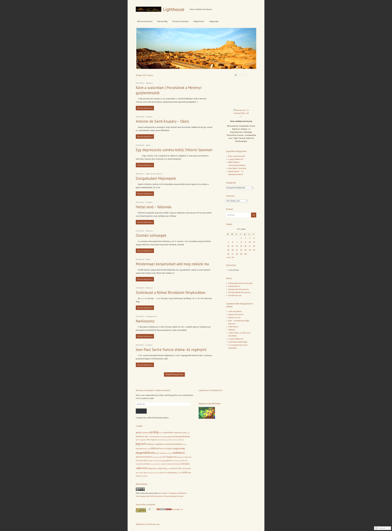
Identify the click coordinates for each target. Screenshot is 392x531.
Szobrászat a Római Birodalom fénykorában (170, 292)
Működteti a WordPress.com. (148, 524)
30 (245, 254)
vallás (139, 468)
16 (245, 246)
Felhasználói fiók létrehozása (240, 283)
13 (232, 246)
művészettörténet (144, 457)
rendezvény (184, 461)
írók (185, 472)
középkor (169, 448)
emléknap (177, 433)
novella (162, 457)
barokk (161, 432)
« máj (228, 257)
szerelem (145, 464)
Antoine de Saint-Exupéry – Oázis (162, 121)
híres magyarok (152, 440)
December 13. (177, 509)
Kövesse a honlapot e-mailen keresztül (153, 390)
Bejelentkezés (234, 286)
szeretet (152, 464)
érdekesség (171, 472)
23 (245, 250)
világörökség (162, 468)
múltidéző (179, 452)
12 (228, 246)
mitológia (169, 453)
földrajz (164, 437)
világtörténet (152, 468)
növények (139, 460)
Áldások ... (232, 330)
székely (157, 464)
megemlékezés (145, 452)
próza (169, 460)
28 (237, 254)
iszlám (178, 440)
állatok (146, 472)
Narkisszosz (145, 321)
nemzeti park (155, 457)
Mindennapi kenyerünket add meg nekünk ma (172, 263)
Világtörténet (198, 21)
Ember (148, 145)
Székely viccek (234, 317)
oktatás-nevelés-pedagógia (156, 461)
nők (145, 460)
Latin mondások (235, 311)
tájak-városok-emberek (154, 174)
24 (250, 250)
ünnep (138, 476)
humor (138, 440)
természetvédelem (173, 464)
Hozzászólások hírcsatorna (239, 292)
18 (254, 246)
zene (168, 468)
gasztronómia (173, 436)
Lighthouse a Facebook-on (210, 390)
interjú (159, 440)
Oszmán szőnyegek (151, 235)
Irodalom (149, 117)
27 (232, 254)
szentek (139, 464)
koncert (184, 444)
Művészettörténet (144, 21)
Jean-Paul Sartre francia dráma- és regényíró (171, 349)
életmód (150, 472)
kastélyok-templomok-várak (157, 444)
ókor (189, 472)
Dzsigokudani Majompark (156, 178)
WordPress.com (234, 295)
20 (233, 250)
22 (241, 250)
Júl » (233, 257)
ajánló (139, 432)
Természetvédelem (180, 21)
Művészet (149, 83)
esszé (188, 432)
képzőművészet (142, 448)
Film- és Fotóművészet (153, 437)
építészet (162, 473)
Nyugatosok (171, 457)
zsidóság (184, 468)
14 (237, 246)
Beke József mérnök (236, 156)
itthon (182, 440)
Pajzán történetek (235, 314)
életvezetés (155, 472)
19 (228, 250)
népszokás (188, 457)
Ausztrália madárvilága (237, 342)
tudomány (185, 464)
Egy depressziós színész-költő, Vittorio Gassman (174, 149)
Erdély (184, 433)
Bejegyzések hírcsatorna (238, 289)
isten (175, 440)
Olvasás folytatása (144, 108)
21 (237, 250)
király (172, 444)
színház (163, 464)
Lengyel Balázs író (235, 159)
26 (228, 254)
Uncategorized (151, 316)
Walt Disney (233, 327)
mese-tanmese (160, 453)
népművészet (180, 457)
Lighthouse (173, 9)
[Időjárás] (207, 418)
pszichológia (176, 460)
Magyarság (213, 21)
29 (241, 254)
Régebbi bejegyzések (174, 374)
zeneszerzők (175, 468)
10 (250, 242)
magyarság (179, 448)
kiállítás (178, 444)
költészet (155, 448)
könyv (162, 448)
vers (145, 468)
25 (254, 250)
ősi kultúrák (144, 476)
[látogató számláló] (168, 509)
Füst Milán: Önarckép (237, 168)
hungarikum (143, 440)
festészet (140, 436)
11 (254, 242)
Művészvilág (162, 21)
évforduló (179, 472)
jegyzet (140, 444)
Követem (141, 411)
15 (241, 246)
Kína (149, 448)
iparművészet (169, 440)
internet (164, 440)
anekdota (145, 433)
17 (250, 246)
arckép (154, 432)
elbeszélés (168, 432)
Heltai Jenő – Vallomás (154, 206)
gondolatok (184, 436)
